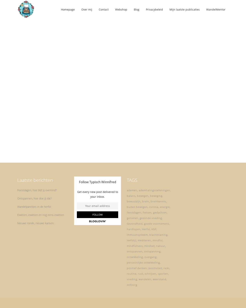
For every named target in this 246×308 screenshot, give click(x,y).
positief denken (137, 268)
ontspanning (152, 251)
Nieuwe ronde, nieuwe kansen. (35, 223)
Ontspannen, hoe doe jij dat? (34, 198)
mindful (158, 240)
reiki (166, 268)
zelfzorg (132, 285)
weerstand (159, 279)
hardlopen (133, 229)
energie (165, 207)
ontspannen (135, 251)
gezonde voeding (151, 218)
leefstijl (131, 240)
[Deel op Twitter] (48, 148)
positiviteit (155, 268)
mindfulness (135, 246)
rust (140, 273)
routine (131, 273)
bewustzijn (134, 201)
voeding (132, 279)
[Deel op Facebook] (44, 148)
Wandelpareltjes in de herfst (34, 206)
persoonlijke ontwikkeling (143, 262)
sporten (163, 273)
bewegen (143, 196)
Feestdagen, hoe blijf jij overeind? (37, 190)
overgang (151, 257)
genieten (132, 218)
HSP (153, 229)
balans (131, 196)
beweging (156, 196)
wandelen (145, 279)
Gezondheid (135, 223)
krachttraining (158, 234)
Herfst (146, 229)
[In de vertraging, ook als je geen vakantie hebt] (50, 55)
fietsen (147, 212)
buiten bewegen (137, 207)
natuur (160, 246)
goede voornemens (156, 223)
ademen (132, 190)
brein (145, 201)
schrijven (150, 273)
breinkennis (158, 201)
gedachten (160, 212)
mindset (149, 246)
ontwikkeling (135, 257)
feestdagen (134, 212)
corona (153, 207)
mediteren (144, 240)
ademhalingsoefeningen (154, 190)
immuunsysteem (137, 234)
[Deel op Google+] (53, 148)
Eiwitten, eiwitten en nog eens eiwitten (40, 215)
